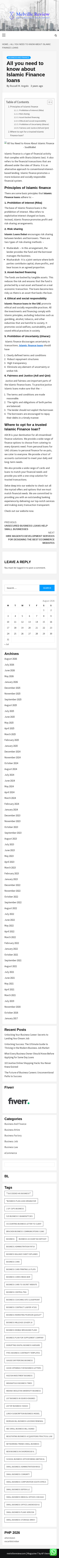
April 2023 (9, 861)
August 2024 (10, 769)
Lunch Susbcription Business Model (23, 1413)
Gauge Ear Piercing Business (19, 1360)
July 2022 (9, 914)
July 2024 (9, 774)
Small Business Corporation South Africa (26, 1482)
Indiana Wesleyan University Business (23, 1390)
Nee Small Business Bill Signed (20, 1428)
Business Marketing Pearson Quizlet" (24, 1315)
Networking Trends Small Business (22, 1444)
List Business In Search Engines (20, 1398)
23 (51, 627)
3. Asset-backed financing (28, 117)
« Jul (6, 644)
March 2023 (10, 867)
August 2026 (10, 658)
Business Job (11, 1141)
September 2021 (12, 960)
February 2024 (11, 803)
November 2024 (12, 757)
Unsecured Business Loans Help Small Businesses (26, 525)
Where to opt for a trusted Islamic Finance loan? (27, 133)
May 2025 (9, 722)
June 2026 (9, 670)
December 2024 (12, 751)
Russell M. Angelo (19, 86)
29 (44, 633)
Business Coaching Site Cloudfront (23, 1299)
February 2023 (11, 873)
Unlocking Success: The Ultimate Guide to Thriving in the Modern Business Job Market (26, 1046)
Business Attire (12, 1129)
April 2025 (9, 728)
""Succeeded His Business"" (18, 1193)
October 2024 (11, 763)
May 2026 (9, 676)
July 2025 (9, 711)
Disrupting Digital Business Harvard (23, 1345)
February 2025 (11, 740)
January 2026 (11, 682)
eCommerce (10, 1153)
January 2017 (11, 1018)
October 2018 (11, 1012)
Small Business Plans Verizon (20, 1512)
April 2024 (9, 792)
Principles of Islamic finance (24, 106)
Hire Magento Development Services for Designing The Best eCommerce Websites (30, 537)
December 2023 (12, 815)
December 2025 (12, 687)
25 (15, 633)
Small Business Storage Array (20, 1519)
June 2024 (9, 780)
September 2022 (12, 902)
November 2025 (12, 693)
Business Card (13, 1261)
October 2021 (11, 954)
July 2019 (9, 1001)
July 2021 (9, 972)
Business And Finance (18, 58)
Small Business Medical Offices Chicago (25, 1497)
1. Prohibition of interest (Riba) (30, 110)
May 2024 (9, 786)
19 (22, 627)
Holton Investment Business (19, 1375)
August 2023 (10, 838)
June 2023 (9, 850)
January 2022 (11, 948)
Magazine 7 (32, 1553)
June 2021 (9, 977)
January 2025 (11, 745)
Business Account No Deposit (32, 1239)
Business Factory (13, 1135)
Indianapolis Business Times (19, 1383)
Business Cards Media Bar (18, 1277)
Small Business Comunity (18, 1474)
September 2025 (12, 699)
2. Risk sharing (23, 114)
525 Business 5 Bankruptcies (19, 1216)
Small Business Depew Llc (18, 1489)
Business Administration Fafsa (20, 1246)
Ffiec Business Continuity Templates (23, 1352)
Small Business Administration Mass (23, 1466)
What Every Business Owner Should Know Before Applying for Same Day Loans (29, 1055)
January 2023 (11, 879)
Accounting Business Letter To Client (23, 1223)
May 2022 (9, 925)
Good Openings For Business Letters (23, 1368)
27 (29, 633)
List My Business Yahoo (17, 1406)
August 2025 (10, 705)
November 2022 (12, 890)
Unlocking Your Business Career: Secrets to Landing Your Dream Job (26, 1036)
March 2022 (10, 937)
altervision (9, 1537)
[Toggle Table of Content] (48, 102)
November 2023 (12, 821)
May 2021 (9, 983)
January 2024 (11, 809)
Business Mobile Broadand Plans (21, 1330)
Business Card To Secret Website (21, 1284)
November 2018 (12, 1006)
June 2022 (9, 919)
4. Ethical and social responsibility (32, 121)
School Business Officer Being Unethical (25, 1459)
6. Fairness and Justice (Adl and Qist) (33, 128)
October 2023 (11, 827)
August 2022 (10, 908)
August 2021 (10, 966)
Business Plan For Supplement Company (25, 1337)
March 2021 (10, 995)
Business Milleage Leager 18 (19, 1322)
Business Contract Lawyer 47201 (21, 1307)
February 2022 (11, 943)
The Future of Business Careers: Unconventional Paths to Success (29, 1074)
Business (10, 1239)
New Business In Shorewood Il (20, 1451)
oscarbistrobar (11, 1541)
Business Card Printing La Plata (21, 1269)
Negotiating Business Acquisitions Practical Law (29, 1436)
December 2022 (12, 885)
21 (37, 627)
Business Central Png (16, 1292)
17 (8, 627)
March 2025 (10, 734)
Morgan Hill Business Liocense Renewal (24, 1421)
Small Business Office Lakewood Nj (23, 1504)
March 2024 (10, 798)
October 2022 (11, 896)
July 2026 (9, 664)
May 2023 (9, 856)
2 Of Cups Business (15, 1208)
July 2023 (9, 844)
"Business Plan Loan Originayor (21, 1201)
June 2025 (9, 716)
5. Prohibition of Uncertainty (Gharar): (33, 124)
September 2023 (12, 832)
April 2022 (9, 931)
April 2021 (9, 989)
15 (44, 621)
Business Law (11, 1147)
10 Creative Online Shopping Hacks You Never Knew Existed (27, 1064)
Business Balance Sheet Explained (22, 1254)
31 (8, 639)
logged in (21, 567)
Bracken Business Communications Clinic (25, 1231)
